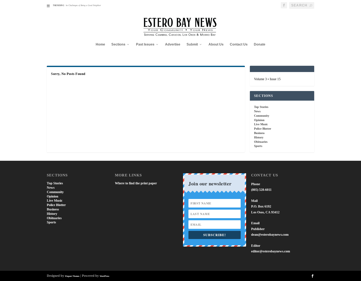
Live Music (261, 124)
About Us (216, 44)
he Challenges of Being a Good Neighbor (83, 5)
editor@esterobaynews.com (270, 251)
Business (259, 133)
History (258, 137)
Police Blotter (262, 128)
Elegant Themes (72, 276)
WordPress (104, 276)
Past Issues (145, 44)
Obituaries (260, 141)
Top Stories (261, 107)
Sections (118, 44)
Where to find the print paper (136, 183)
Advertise (172, 44)
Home (100, 44)
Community (261, 115)
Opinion (259, 120)
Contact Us (239, 44)
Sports (258, 146)
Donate (259, 44)
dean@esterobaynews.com (270, 234)
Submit (192, 44)
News (257, 111)
